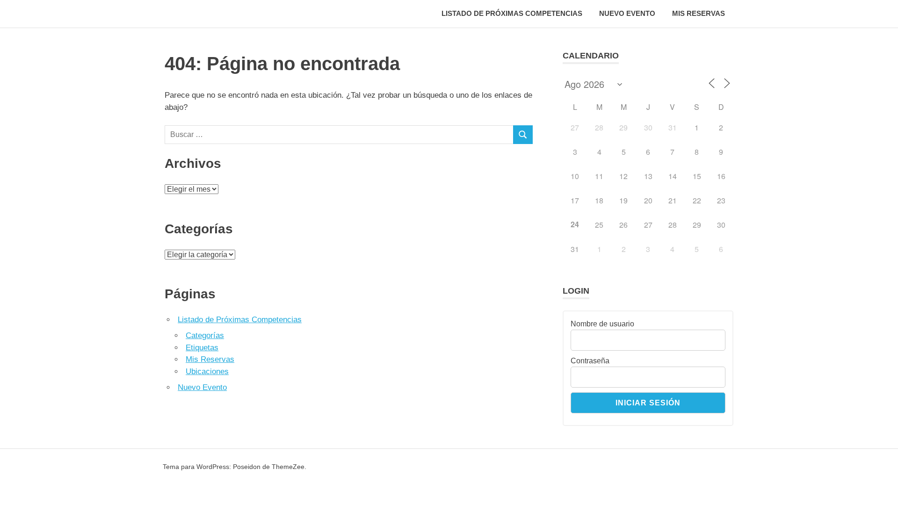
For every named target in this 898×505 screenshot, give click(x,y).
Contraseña (590, 361)
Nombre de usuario (602, 324)
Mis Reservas (698, 13)
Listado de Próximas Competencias (512, 13)
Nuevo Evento (627, 13)
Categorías (205, 335)
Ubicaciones (207, 371)
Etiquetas (202, 347)
